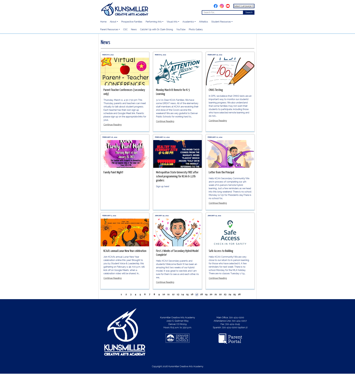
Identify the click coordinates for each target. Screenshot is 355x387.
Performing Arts (154, 21)
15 (187, 294)
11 (168, 294)
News (134, 29)
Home (103, 21)
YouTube (180, 29)
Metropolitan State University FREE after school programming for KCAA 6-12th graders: (177, 176)
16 (192, 294)
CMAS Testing (216, 90)
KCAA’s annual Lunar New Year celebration (124, 251)
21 (216, 294)
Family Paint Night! (113, 172)
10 (164, 294)
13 (178, 294)
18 (201, 294)
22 (220, 294)
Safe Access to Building (221, 251)
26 (239, 294)
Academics (188, 21)
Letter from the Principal (221, 172)
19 (206, 294)
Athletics (203, 21)
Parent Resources (109, 29)
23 (225, 294)
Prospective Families (131, 21)
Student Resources (221, 21)
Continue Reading (112, 124)
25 (234, 294)
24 (230, 294)
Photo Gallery (196, 29)
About (113, 21)
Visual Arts (172, 21)
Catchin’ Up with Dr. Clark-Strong (156, 29)
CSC (125, 29)
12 (173, 294)
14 (182, 294)
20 (211, 294)
